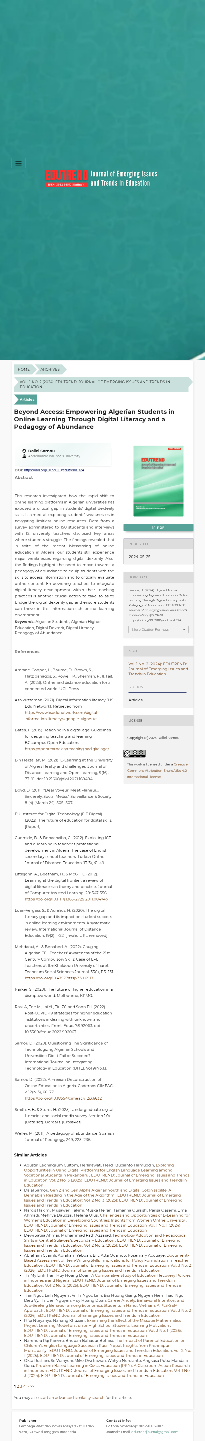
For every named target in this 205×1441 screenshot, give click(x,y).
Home (24, 369)
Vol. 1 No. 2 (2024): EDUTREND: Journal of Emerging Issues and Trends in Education (95, 384)
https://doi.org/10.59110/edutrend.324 (54, 470)
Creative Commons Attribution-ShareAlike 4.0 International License (157, 770)
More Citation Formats (150, 629)
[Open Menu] (19, 163)
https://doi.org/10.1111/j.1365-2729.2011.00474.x (66, 899)
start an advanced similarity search (72, 1397)
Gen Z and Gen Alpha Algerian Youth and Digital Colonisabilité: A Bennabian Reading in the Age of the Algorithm (97, 1193)
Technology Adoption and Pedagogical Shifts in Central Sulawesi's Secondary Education (105, 1238)
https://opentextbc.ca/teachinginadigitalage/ (67, 748)
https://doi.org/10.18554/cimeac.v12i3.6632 (63, 1098)
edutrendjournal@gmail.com (154, 1432)
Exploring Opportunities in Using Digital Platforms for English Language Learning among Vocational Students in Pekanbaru (99, 1170)
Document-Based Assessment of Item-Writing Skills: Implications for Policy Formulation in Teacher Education (106, 1260)
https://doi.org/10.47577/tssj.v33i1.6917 (59, 978)
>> (32, 1386)
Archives (50, 369)
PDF (160, 528)
